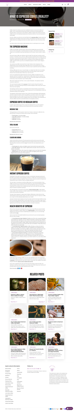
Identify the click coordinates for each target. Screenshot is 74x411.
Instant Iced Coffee (9, 403)
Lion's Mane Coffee (9, 393)
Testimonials (19, 372)
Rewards (19, 391)
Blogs (49, 4)
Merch (44, 4)
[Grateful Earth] (7, 4)
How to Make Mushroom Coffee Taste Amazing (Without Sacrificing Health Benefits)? (18, 350)
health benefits (31, 210)
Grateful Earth (18, 408)
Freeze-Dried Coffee (9, 401)
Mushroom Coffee (37, 4)
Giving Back (19, 377)
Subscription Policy (9, 382)
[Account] (62, 4)
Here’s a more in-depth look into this (25, 261)
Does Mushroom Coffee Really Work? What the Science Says (58, 43)
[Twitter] (19, 268)
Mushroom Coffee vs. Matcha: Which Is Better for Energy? (58, 36)
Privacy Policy (8, 373)
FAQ (18, 379)
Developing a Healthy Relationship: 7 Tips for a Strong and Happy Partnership (55, 350)
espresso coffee (35, 37)
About (29, 4)
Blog (18, 376)
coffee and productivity (57, 34)
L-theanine (12, 260)
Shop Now (19, 374)
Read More (13, 301)
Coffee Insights (17, 13)
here (17, 212)
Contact (7, 377)
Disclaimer (7, 375)
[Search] (65, 4)
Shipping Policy (8, 381)
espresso (25, 84)
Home (25, 4)
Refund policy (8, 384)
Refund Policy (8, 368)
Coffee (52, 51)
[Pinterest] (21, 268)
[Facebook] (18, 268)
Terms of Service (8, 379)
